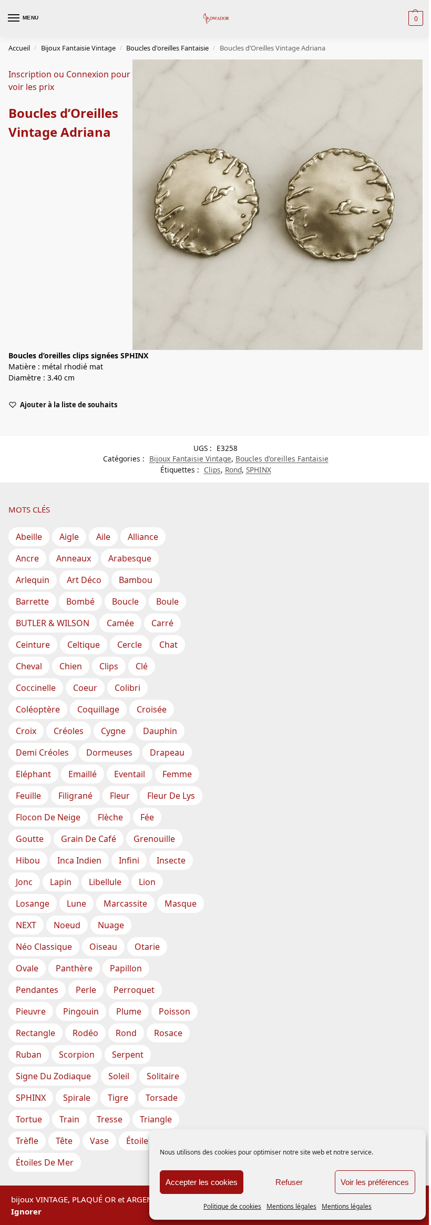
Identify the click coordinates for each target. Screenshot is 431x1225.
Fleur (120, 795)
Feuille (28, 795)
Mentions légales (291, 1206)
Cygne (113, 731)
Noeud (67, 925)
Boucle (125, 601)
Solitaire (163, 1076)
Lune (76, 903)
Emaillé (82, 774)
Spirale (76, 1097)
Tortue (29, 1119)
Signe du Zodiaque (53, 1076)
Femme (177, 774)
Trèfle (27, 1141)
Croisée (152, 709)
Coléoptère (38, 709)
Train (69, 1119)
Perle (86, 990)
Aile (103, 537)
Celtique (83, 644)
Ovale (27, 968)
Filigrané (75, 795)
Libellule (105, 882)
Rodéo (85, 1033)
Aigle (69, 537)
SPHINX (258, 470)
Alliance (143, 537)
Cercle (129, 644)
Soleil (118, 1076)
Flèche (110, 817)
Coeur (85, 688)
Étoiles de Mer (45, 1162)
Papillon (126, 968)
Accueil (19, 48)
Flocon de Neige (48, 817)
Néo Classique (44, 946)
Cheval (29, 666)
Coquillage (98, 709)
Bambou (135, 580)
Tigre (118, 1097)
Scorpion (77, 1054)
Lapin (60, 882)
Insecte (171, 860)
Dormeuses (109, 752)
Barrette (32, 601)
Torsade (162, 1097)
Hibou (28, 860)
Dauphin (160, 731)
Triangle (156, 1119)
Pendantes (37, 990)
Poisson (174, 1011)
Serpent (127, 1054)
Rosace (168, 1033)
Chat (168, 644)
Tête (64, 1141)
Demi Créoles (42, 752)
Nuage (111, 925)
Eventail (129, 774)
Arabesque (129, 558)
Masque (181, 903)
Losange (32, 903)
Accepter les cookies (202, 1182)
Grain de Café (88, 839)
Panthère (74, 968)
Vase (99, 1141)
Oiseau (103, 946)
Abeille (29, 537)
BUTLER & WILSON (52, 623)
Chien (70, 666)
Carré (162, 623)
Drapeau (167, 752)
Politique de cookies (232, 1206)
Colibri (127, 688)
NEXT (26, 925)
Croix (26, 731)
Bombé (80, 601)
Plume (128, 1011)
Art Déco (84, 580)
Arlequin (32, 580)
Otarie (147, 946)
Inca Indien (79, 860)
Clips (212, 470)
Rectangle (35, 1033)
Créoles (69, 731)
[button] (414, 18)
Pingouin (81, 1011)
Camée (120, 623)
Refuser (289, 1182)
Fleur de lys (171, 795)
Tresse (109, 1119)
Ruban (29, 1054)
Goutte (30, 839)
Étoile (137, 1141)
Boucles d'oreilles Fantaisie (167, 48)
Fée (147, 817)
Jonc (24, 882)
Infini (129, 860)
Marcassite (125, 903)
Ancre (27, 558)
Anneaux (73, 558)
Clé (142, 666)
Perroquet (134, 990)
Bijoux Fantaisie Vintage (78, 48)
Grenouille (154, 839)
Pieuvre (31, 1011)
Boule (167, 601)
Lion (147, 882)
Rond (233, 470)
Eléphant (33, 774)
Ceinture (33, 644)
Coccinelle (36, 688)
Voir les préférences (375, 1182)
